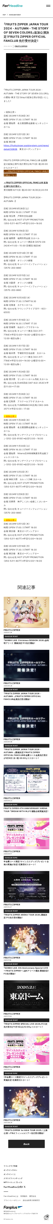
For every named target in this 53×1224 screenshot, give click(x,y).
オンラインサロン (10, 1170)
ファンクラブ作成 (10, 1166)
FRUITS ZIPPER (21, 46)
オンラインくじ (10, 1174)
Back (26, 1144)
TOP (4, 15)
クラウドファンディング (13, 1178)
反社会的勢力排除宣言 (31, 1200)
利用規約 (23, 1196)
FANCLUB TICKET (15, 15)
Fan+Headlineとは (11, 1196)
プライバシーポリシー (12, 1200)
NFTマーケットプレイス (13, 1182)
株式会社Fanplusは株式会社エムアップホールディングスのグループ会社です (21, 1212)
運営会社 (32, 1196)
